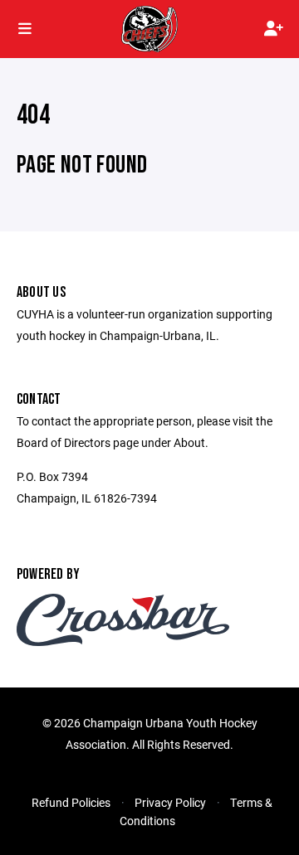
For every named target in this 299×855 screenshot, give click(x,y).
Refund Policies (71, 802)
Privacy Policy (170, 802)
